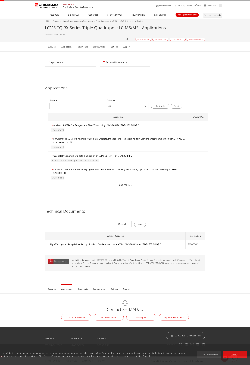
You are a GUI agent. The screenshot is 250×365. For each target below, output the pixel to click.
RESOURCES (101, 338)
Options (114, 46)
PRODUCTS (50, 338)
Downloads (83, 46)
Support (126, 46)
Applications (66, 46)
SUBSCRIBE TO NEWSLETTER (188, 335)
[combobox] (76, 104)
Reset (176, 106)
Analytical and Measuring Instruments (78, 7)
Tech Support (141, 317)
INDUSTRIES (76, 338)
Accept (235, 354)
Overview (52, 46)
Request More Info (109, 317)
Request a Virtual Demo (174, 317)
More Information (209, 354)
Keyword (53, 100)
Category (111, 100)
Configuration (99, 46)
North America (68, 5)
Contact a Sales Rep (76, 317)
